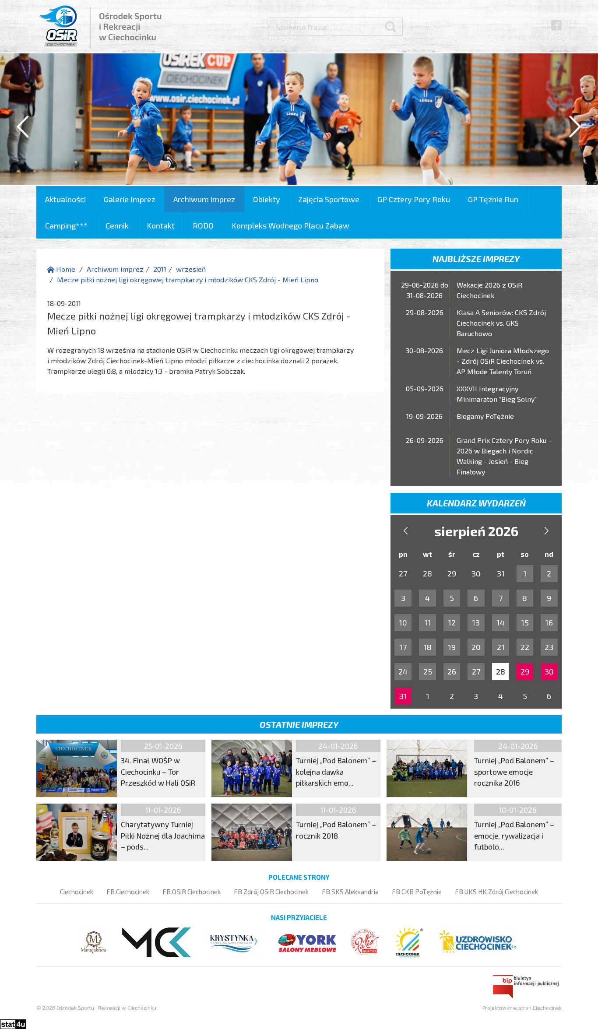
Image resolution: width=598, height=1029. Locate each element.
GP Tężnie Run (493, 199)
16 (549, 622)
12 (452, 622)
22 (525, 647)
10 (403, 622)
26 (451, 671)
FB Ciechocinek (127, 892)
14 (500, 622)
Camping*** (66, 225)
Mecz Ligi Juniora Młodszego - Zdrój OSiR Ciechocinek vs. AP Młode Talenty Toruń (503, 361)
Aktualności (65, 199)
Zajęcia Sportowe (328, 199)
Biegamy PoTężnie (485, 416)
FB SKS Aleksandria (350, 892)
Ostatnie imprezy (299, 724)
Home (64, 269)
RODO (203, 225)
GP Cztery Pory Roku (413, 199)
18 (427, 647)
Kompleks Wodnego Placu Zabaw (290, 225)
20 (476, 647)
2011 (159, 269)
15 (525, 622)
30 (549, 671)
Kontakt (161, 225)
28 (500, 671)
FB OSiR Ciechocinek (191, 892)
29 (525, 671)
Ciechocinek (76, 892)
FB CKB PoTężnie (417, 892)
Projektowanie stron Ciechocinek (522, 1007)
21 (501, 647)
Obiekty (266, 199)
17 (403, 647)
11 (427, 622)
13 (476, 622)
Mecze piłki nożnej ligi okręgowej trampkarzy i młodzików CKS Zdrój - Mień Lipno (187, 279)
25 (427, 671)
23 (549, 647)
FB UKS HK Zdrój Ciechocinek (496, 892)
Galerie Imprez (129, 199)
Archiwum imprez (204, 199)
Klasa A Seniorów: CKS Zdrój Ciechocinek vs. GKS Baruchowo (501, 322)
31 (403, 696)
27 (476, 671)
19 (452, 647)
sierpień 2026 (476, 531)
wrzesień (191, 269)
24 (403, 671)
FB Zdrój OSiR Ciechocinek (271, 892)
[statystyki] (13, 1023)
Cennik (117, 225)
